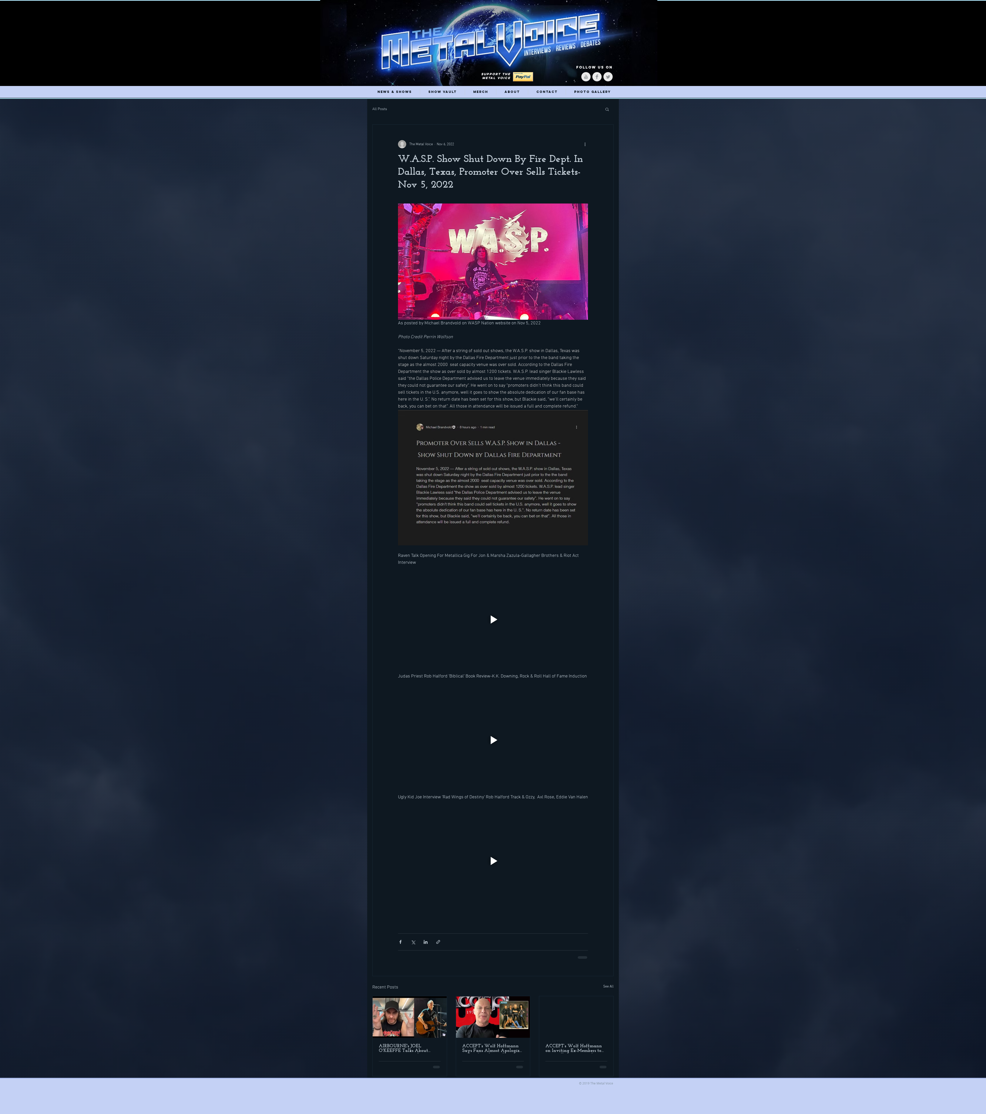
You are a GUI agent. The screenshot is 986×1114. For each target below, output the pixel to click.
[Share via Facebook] (400, 941)
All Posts (379, 109)
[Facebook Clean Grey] (597, 76)
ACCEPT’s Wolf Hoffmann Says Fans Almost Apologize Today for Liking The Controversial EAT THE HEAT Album (492, 1048)
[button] (607, 109)
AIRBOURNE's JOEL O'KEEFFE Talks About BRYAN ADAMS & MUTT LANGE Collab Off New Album (407, 1048)
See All (608, 986)
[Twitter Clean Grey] (608, 76)
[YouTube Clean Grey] (586, 76)
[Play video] (493, 619)
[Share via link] (438, 941)
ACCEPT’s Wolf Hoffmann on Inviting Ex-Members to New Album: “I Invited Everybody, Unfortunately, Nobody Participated (574, 1048)
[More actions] (585, 144)
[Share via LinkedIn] (425, 941)
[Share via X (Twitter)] (413, 941)
